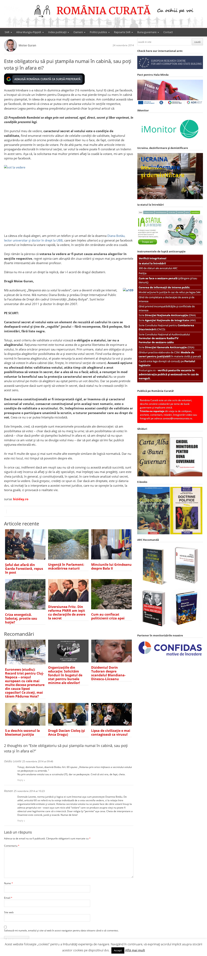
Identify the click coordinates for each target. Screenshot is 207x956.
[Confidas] (170, 655)
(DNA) (170, 315)
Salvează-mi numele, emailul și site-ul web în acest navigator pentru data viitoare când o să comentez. (61, 930)
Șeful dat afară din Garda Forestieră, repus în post (24, 569)
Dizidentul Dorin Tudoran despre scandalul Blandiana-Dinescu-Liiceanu (108, 673)
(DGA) (169, 347)
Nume (8, 883)
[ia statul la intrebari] (170, 245)
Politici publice (98, 32)
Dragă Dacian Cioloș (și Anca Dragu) (66, 732)
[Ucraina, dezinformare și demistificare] (170, 141)
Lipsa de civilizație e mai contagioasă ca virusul (110, 732)
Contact (168, 32)
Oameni (78, 32)
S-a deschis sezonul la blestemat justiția (22, 732)
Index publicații (57, 32)
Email (8, 898)
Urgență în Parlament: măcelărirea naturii (66, 566)
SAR (7, 32)
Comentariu (11, 845)
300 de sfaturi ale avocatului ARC (158, 268)
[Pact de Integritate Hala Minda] (170, 104)
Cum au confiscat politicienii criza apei (108, 616)
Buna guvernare (146, 32)
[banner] (103, 16)
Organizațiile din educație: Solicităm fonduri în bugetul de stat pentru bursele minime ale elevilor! (65, 675)
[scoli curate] (170, 68)
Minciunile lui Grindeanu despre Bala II (111, 566)
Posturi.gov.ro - (169, 374)
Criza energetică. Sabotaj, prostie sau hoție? (21, 618)
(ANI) (170, 320)
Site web (9, 912)
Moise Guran (27, 45)
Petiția (142, 273)
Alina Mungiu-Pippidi (28, 32)
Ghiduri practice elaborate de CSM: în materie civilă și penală (170, 354)
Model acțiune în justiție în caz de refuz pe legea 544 (169, 292)
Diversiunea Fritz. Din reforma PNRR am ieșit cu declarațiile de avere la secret (66, 612)
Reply (20, 779)
